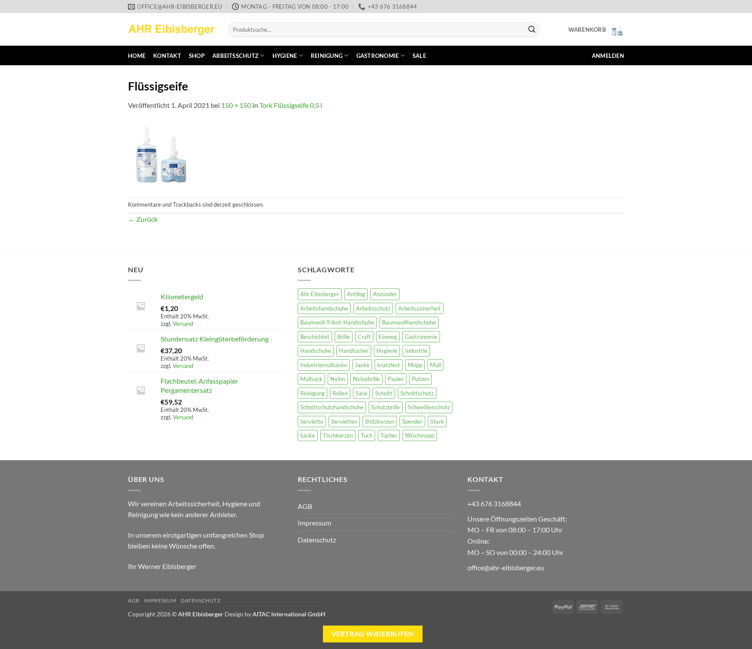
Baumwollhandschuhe (409, 322)
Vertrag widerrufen (373, 634)
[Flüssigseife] (160, 153)
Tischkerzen (338, 435)
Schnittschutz (417, 393)
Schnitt (384, 393)
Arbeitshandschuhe (324, 308)
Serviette (311, 421)
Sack (361, 393)
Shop (197, 55)
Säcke (307, 435)
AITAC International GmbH (289, 614)
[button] (596, 29)
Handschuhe (315, 350)
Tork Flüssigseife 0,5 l (290, 105)
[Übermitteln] (531, 29)
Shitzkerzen (379, 421)
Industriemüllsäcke (323, 364)
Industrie (416, 350)
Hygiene (284, 55)
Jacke (362, 364)
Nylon (337, 378)
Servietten (344, 421)
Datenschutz (317, 539)
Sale (419, 55)
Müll (435, 364)
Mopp (415, 364)
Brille (343, 336)
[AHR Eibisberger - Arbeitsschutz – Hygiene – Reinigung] (171, 29)
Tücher (388, 435)
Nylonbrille (366, 378)
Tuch (367, 435)
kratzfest (388, 364)
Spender (412, 421)
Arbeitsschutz (235, 55)
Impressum (314, 523)
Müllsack (311, 378)
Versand (183, 323)
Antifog (356, 294)
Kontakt (167, 55)
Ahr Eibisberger (319, 294)
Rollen (340, 393)
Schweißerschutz (429, 407)
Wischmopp (419, 435)
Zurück (143, 219)
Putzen (420, 378)
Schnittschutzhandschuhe (331, 407)
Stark (437, 421)
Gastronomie (377, 55)
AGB (305, 506)
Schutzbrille (385, 407)
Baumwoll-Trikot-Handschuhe (337, 322)
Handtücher (354, 350)
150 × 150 (236, 105)
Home (136, 55)
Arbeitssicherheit (419, 308)
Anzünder (385, 294)
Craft (364, 336)
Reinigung (326, 55)
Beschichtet (314, 336)
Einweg (388, 336)
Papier (396, 378)
